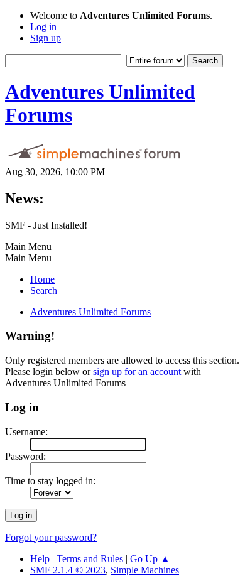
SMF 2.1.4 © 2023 (68, 570)
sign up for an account (137, 371)
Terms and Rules (90, 558)
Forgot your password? (51, 537)
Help (40, 558)
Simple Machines (145, 570)
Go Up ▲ (150, 558)
